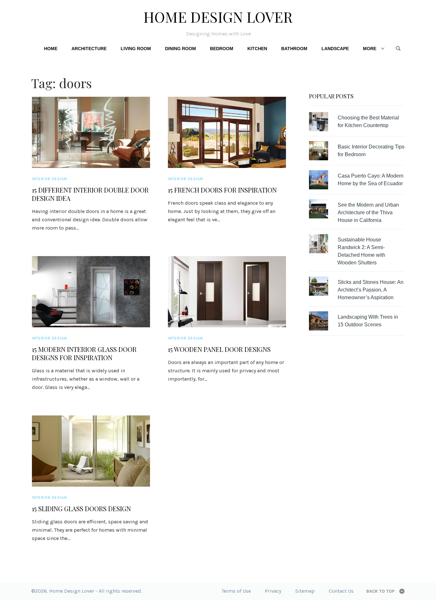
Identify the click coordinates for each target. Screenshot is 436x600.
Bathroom (294, 48)
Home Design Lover (218, 16)
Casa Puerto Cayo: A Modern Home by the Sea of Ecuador (370, 179)
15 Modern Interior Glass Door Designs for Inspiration (84, 353)
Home (50, 48)
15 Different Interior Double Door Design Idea (90, 194)
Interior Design (49, 179)
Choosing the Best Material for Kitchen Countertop (368, 121)
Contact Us (341, 591)
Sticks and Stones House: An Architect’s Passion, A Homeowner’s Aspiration (370, 289)
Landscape (335, 48)
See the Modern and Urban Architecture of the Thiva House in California (368, 212)
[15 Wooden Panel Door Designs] (227, 291)
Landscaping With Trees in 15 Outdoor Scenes (368, 320)
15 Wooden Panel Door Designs (219, 349)
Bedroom (221, 48)
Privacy (273, 591)
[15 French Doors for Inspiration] (227, 132)
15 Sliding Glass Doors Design (81, 509)
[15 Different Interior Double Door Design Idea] (91, 132)
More (369, 48)
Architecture (89, 48)
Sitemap (305, 591)
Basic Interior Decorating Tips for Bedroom (371, 150)
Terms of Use (236, 591)
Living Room (136, 48)
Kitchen (257, 48)
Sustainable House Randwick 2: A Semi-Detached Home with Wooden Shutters (361, 251)
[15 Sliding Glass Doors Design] (91, 451)
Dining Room (180, 48)
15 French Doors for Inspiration (222, 190)
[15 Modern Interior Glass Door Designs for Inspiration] (91, 291)
